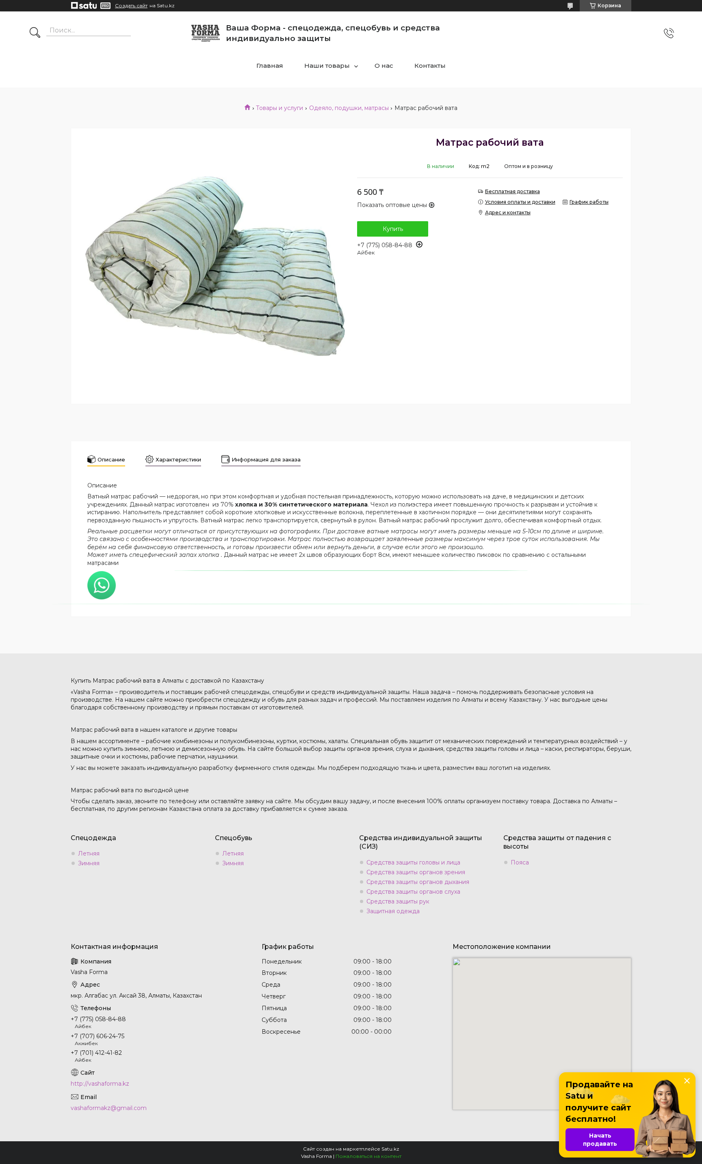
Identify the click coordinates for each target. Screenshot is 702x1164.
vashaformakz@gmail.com (109, 1108)
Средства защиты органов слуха (413, 891)
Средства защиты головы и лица (413, 862)
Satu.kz (390, 1149)
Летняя (89, 853)
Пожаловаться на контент (368, 1156)
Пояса (520, 862)
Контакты (430, 65)
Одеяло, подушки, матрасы (349, 108)
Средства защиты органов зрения (415, 872)
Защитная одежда (393, 911)
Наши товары (327, 65)
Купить (393, 229)
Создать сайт (131, 6)
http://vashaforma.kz (100, 1083)
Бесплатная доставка (512, 191)
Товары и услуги (279, 108)
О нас (384, 65)
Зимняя (89, 863)
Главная (269, 65)
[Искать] (35, 33)
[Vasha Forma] (205, 33)
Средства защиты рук (397, 901)
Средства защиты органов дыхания (417, 882)
